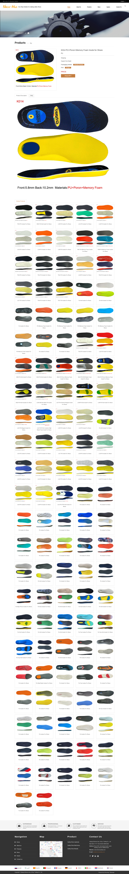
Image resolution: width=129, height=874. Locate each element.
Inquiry (108, 7)
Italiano (89, 868)
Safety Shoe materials (73, 842)
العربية (28, 868)
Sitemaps (112, 872)
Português (48, 868)
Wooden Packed (78, 64)
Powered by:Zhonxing (104, 872)
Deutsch (70, 868)
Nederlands (100, 868)
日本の (79, 868)
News (99, 7)
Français (59, 868)
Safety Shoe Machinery (73, 845)
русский (19, 868)
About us (79, 7)
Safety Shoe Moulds (72, 848)
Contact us (119, 7)
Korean (111, 868)
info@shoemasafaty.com (99, 852)
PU (31, 43)
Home (68, 7)
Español (38, 868)
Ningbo (68, 67)
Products (89, 7)
